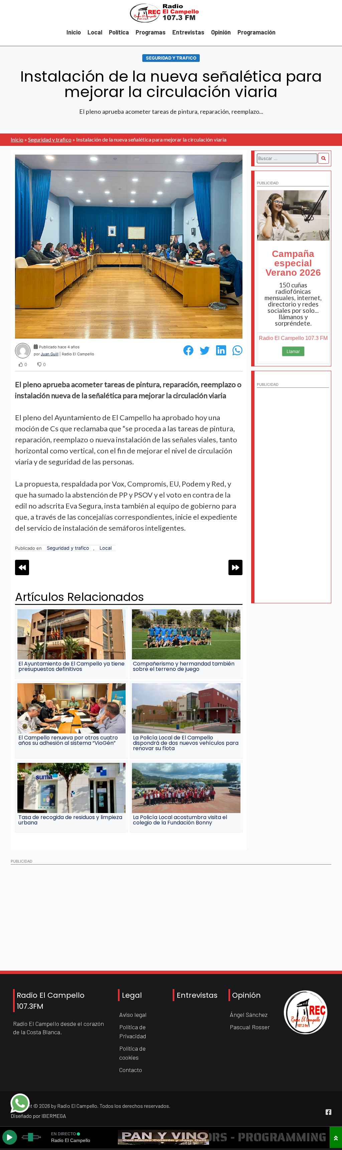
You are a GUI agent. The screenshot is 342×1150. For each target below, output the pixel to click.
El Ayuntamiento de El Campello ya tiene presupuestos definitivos (71, 666)
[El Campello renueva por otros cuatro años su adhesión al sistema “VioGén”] (71, 708)
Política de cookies (132, 1053)
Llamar (293, 351)
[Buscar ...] (323, 158)
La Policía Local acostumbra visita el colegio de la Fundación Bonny (180, 819)
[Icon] (328, 1112)
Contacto (130, 1069)
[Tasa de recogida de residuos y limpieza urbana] (71, 788)
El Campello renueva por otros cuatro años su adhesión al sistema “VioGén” (68, 740)
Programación (256, 32)
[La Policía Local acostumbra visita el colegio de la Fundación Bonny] (186, 788)
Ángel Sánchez (249, 1014)
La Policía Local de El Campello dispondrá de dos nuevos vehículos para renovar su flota (185, 743)
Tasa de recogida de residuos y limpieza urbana (70, 819)
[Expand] (336, 1137)
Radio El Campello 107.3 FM (293, 338)
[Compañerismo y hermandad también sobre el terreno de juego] (186, 634)
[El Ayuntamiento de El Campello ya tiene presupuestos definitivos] (71, 634)
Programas (151, 32)
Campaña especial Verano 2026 (293, 263)
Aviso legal (133, 1014)
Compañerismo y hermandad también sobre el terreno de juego (183, 666)
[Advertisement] (293, 491)
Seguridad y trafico (171, 58)
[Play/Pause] (9, 1137)
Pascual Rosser (250, 1027)
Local (95, 32)
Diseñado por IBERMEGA (38, 1116)
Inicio (73, 32)
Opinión (221, 32)
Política (119, 32)
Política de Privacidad (132, 1031)
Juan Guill (49, 354)
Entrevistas (188, 32)
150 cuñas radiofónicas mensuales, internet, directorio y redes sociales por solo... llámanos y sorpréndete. (293, 304)
